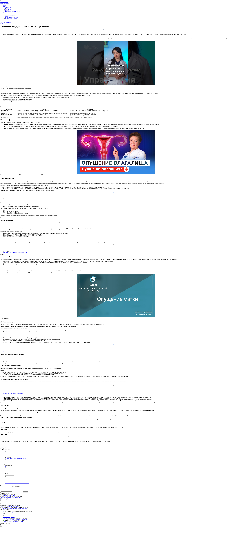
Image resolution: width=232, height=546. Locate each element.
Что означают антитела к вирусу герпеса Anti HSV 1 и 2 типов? (13, 508)
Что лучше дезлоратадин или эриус (7, 495)
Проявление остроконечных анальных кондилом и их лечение (18, 474)
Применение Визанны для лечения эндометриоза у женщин (17, 466)
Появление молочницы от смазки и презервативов (10, 497)
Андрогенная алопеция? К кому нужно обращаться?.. (14, 521)
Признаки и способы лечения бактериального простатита (17, 483)
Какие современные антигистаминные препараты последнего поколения (15, 501)
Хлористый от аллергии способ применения (9, 506)
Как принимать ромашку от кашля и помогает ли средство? (15, 519)
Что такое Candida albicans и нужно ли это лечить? (10, 499)
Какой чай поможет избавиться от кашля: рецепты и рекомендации (17, 512)
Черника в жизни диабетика (8, 517)
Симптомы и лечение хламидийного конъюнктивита (14, 351)
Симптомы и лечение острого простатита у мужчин (13, 393)
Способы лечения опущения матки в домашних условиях (15, 252)
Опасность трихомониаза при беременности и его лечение (15, 199)
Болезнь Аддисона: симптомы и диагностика (12, 514)
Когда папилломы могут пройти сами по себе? (10, 504)
